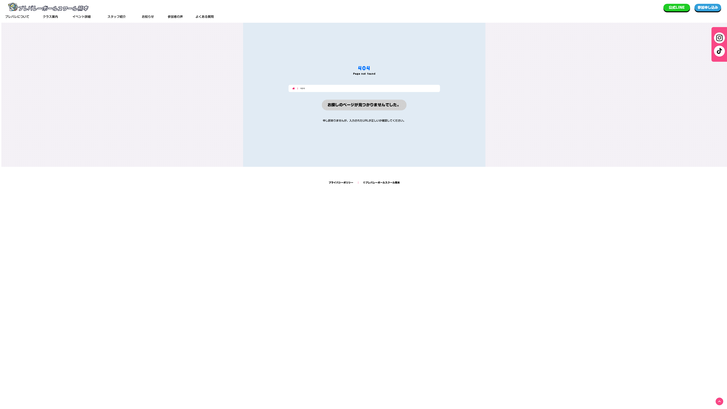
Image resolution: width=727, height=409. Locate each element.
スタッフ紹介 (117, 16)
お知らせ (148, 17)
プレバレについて (17, 16)
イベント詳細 (82, 17)
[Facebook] (719, 51)
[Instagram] (719, 38)
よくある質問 (205, 16)
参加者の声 (175, 16)
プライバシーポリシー (341, 182)
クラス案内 (50, 16)
